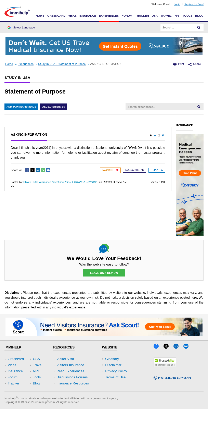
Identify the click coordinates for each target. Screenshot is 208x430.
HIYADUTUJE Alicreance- (61, 182)
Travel (166, 15)
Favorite (108, 170)
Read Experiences (70, 371)
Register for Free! (194, 4)
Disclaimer (113, 365)
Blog (199, 15)
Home (40, 15)
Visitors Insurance (70, 365)
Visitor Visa (65, 359)
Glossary (112, 359)
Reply (155, 170)
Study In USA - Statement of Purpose (62, 63)
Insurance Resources (72, 383)
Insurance (87, 15)
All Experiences (53, 106)
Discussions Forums (72, 377)
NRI (177, 15)
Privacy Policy (116, 371)
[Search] (199, 27)
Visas (72, 15)
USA (155, 15)
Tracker (142, 15)
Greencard (56, 15)
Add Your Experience (21, 106)
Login (177, 4)
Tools (187, 15)
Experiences (109, 15)
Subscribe (132, 170)
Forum (127, 15)
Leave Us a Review (104, 272)
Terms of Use (115, 377)
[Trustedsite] (165, 365)
